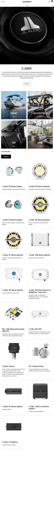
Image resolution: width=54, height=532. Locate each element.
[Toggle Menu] (1, 1)
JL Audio (27, 5)
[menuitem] (4, 2)
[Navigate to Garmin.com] (27, 2)
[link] (27, 35)
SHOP (14, 117)
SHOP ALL (27, 83)
